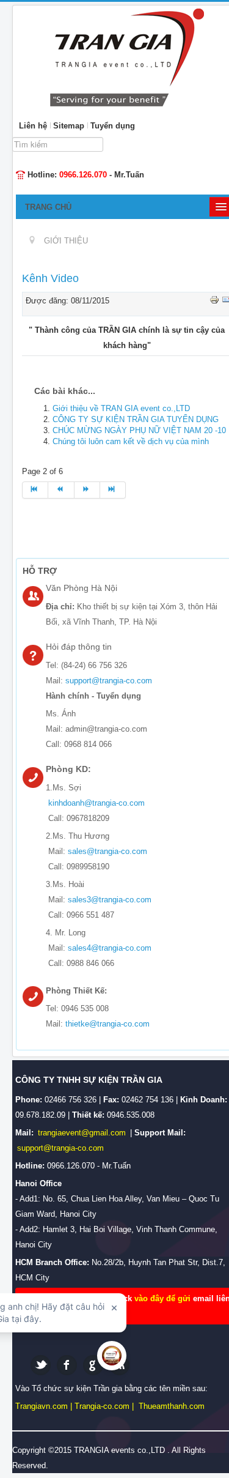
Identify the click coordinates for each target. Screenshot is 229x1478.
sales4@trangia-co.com (109, 948)
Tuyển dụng (112, 125)
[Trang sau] (87, 490)
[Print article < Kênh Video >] (215, 299)
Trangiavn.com (41, 1406)
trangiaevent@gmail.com (83, 1132)
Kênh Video (50, 278)
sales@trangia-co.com (107, 851)
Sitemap (68, 125)
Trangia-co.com (102, 1406)
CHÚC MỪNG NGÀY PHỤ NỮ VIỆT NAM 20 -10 (139, 430)
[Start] (35, 490)
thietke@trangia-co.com (107, 1023)
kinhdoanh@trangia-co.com (96, 803)
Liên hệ (33, 125)
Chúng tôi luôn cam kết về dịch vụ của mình (131, 441)
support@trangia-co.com (108, 680)
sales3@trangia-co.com (109, 899)
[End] (113, 490)
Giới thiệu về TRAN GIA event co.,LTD (121, 408)
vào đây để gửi (163, 1298)
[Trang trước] (61, 490)
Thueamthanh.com (172, 1406)
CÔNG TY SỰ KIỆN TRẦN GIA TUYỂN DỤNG (136, 419)
